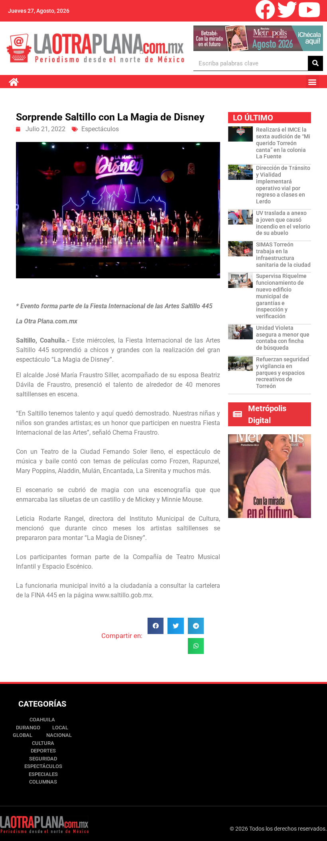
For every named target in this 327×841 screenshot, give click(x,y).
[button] (312, 81)
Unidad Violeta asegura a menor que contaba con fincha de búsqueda (282, 338)
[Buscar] (315, 63)
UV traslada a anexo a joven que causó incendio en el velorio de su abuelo (283, 223)
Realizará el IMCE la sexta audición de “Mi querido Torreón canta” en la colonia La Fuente (283, 143)
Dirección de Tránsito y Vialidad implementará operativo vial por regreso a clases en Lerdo (283, 185)
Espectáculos (100, 129)
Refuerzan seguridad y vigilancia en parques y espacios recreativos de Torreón (282, 372)
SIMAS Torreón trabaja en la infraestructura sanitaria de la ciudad (283, 254)
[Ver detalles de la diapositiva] (258, 38)
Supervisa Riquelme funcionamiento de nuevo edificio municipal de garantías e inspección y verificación (281, 296)
